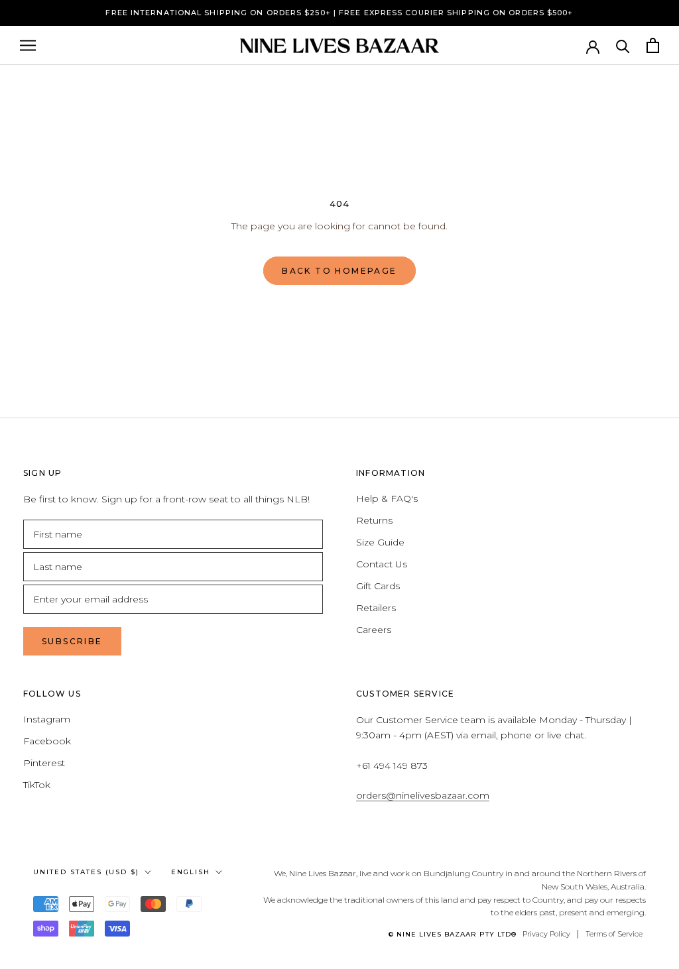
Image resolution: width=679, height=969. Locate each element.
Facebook (47, 741)
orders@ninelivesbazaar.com (422, 795)
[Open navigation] (28, 45)
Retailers (376, 608)
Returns (374, 520)
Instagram (46, 719)
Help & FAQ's (387, 498)
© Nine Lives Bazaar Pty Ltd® (453, 934)
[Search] (623, 45)
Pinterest (44, 763)
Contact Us (381, 564)
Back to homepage (339, 271)
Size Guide (380, 542)
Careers (373, 630)
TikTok (36, 785)
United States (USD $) (86, 872)
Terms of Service (614, 934)
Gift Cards (378, 586)
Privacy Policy (546, 934)
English (190, 872)
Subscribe (72, 641)
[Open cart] (653, 45)
